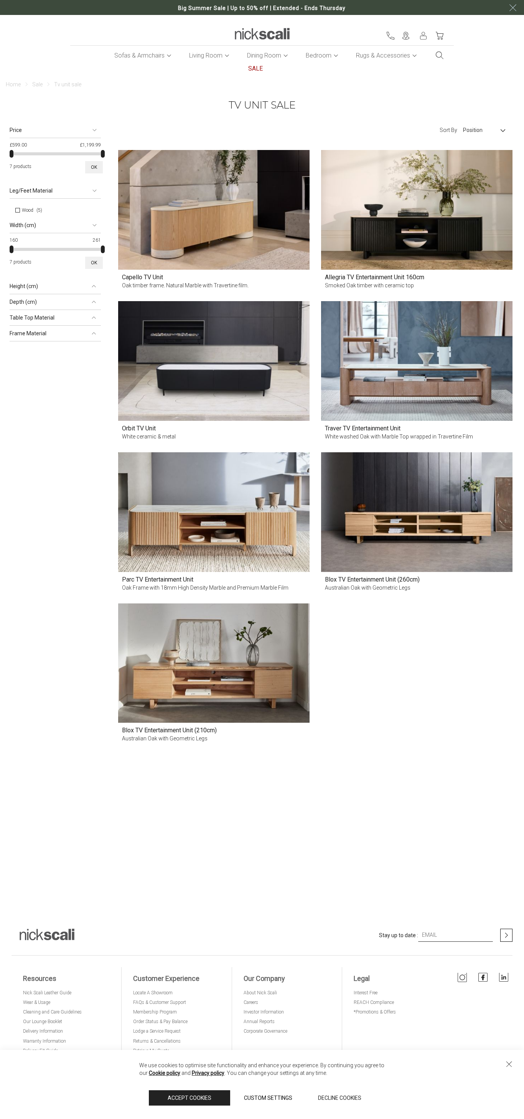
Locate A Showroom (153, 992)
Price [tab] (16, 130)
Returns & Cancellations (157, 1041)
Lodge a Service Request (157, 1031)
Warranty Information (44, 1041)
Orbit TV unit (139, 428)
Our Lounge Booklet (42, 1021)
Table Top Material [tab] (32, 318)
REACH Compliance (374, 1002)
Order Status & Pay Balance (160, 1021)
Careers (251, 1002)
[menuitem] (139, 55)
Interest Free (365, 992)
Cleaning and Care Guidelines (52, 1012)
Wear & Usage (36, 1002)
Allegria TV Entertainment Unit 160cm (374, 277)
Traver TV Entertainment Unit (362, 428)
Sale (37, 84)
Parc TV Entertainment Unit (157, 579)
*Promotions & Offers (375, 1012)
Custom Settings (268, 1098)
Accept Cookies (189, 1098)
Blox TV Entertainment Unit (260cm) (372, 579)
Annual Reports (259, 1021)
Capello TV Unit (142, 277)
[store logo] (262, 34)
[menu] (262, 62)
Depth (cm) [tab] (23, 302)
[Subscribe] (506, 935)
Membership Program (155, 1012)
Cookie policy (164, 1073)
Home (13, 84)
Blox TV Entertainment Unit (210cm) (169, 730)
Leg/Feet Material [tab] (31, 191)
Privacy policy (208, 1073)
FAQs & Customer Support (159, 1002)
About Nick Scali (260, 992)
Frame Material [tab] (28, 333)
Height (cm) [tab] (24, 286)
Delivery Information (43, 1031)
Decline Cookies (339, 1098)
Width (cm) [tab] (23, 225)
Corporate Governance (265, 1031)
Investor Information (264, 1012)
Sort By (448, 130)
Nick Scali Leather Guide (47, 992)
